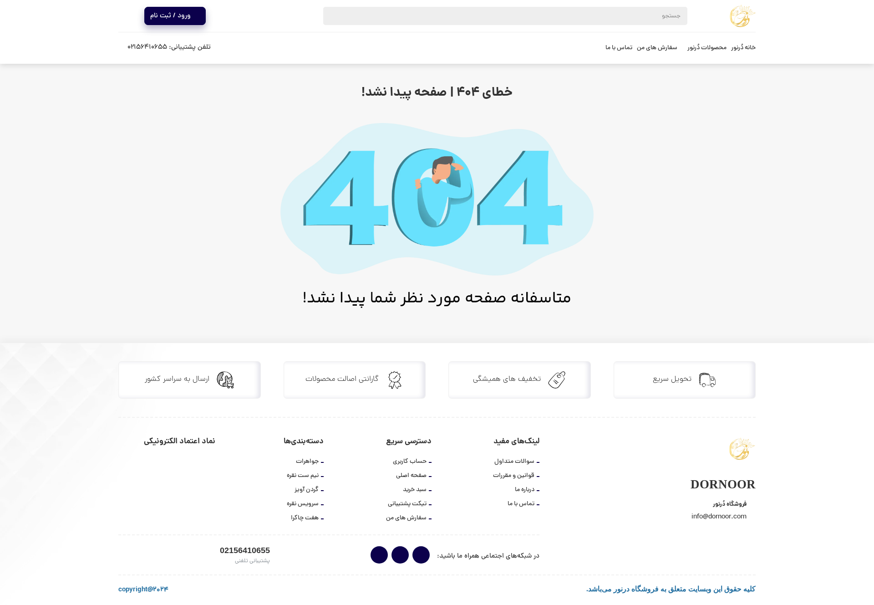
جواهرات (307, 462)
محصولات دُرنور (707, 48)
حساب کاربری (410, 462)
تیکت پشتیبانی (407, 504)
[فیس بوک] (379, 555)
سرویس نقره (303, 504)
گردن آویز (307, 490)
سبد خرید (415, 490)
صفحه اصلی (411, 476)
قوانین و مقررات (513, 476)
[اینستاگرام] (421, 555)
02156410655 (147, 47)
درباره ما (524, 490)
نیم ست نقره (303, 476)
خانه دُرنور (743, 48)
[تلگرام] (400, 555)
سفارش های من (657, 48)
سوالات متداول (514, 462)
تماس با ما (618, 48)
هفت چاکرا (305, 518)
